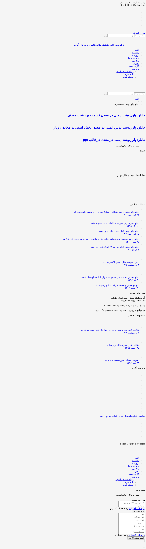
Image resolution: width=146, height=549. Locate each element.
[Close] (144, 547)
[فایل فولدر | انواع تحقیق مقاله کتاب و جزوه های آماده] (135, 88)
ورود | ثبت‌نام (139, 33)
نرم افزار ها (133, 58)
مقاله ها (135, 52)
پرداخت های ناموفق (124, 71)
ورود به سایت (138, 511)
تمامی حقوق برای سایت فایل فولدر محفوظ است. (121, 416)
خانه (137, 50)
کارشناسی (134, 66)
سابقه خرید (128, 77)
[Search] (106, 36)
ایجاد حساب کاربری (136, 538)
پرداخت (135, 69)
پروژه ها (135, 55)
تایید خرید (129, 74)
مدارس (135, 60)
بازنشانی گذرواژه (137, 508)
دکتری (136, 63)
